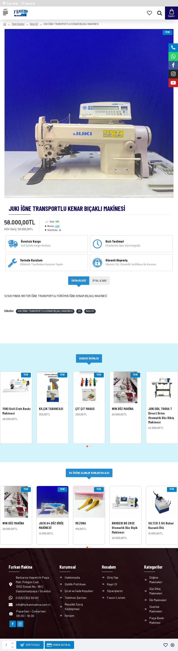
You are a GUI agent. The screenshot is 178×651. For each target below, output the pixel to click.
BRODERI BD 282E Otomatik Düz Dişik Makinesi (125, 527)
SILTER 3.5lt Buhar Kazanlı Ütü (161, 525)
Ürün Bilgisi (78, 280)
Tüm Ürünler (18, 24)
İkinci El (34, 24)
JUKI (57, 226)
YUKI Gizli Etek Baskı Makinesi (16, 410)
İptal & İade (100, 280)
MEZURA (80, 523)
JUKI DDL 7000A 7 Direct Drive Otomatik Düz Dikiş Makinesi (161, 415)
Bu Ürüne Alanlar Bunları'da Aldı (89, 473)
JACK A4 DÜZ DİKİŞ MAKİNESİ (51, 525)
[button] (87, 446)
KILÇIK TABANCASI (51, 408)
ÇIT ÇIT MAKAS (85, 408)
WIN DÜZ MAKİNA (123, 408)
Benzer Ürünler (89, 358)
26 (79, 311)
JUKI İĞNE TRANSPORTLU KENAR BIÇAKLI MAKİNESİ (45, 311)
